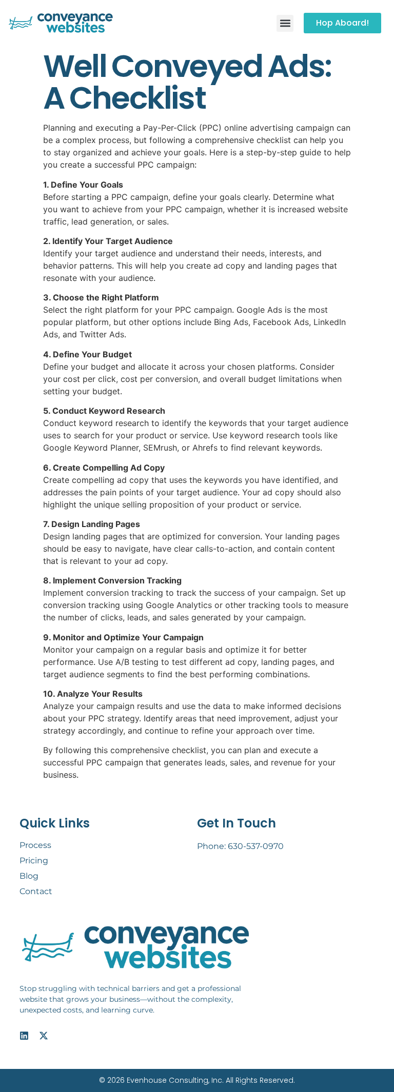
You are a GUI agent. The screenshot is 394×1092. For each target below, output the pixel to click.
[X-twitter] (43, 1035)
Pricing (33, 860)
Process (35, 845)
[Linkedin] (24, 1035)
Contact (35, 891)
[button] (285, 23)
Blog (28, 876)
